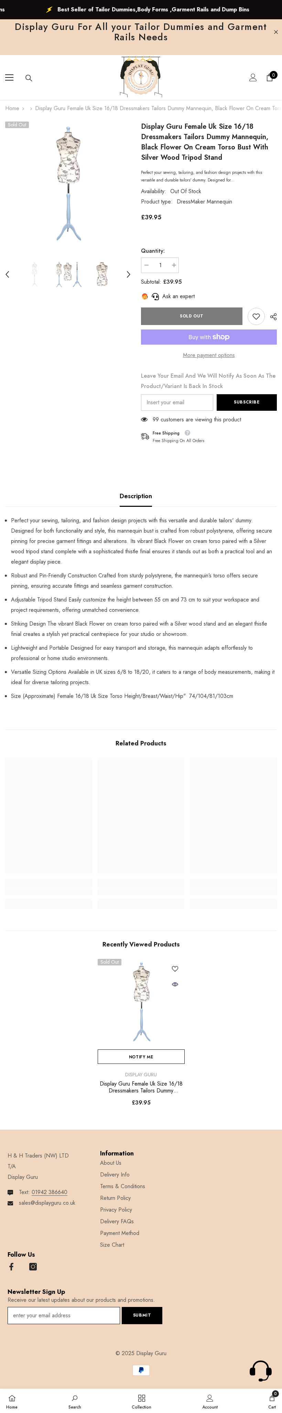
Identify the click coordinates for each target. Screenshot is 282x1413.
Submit (142, 1315)
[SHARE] (271, 316)
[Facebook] (11, 1266)
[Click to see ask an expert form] (261, 1371)
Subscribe (246, 402)
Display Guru (141, 1074)
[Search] (29, 78)
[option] (68, 184)
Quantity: (153, 251)
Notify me (141, 1057)
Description (136, 496)
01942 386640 (49, 1192)
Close (276, 32)
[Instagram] (33, 1266)
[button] (7, 274)
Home (12, 108)
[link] (256, 316)
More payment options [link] (209, 355)
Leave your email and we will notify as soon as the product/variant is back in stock (208, 381)
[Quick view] (175, 984)
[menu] (9, 77)
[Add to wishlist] (175, 968)
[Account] (253, 77)
